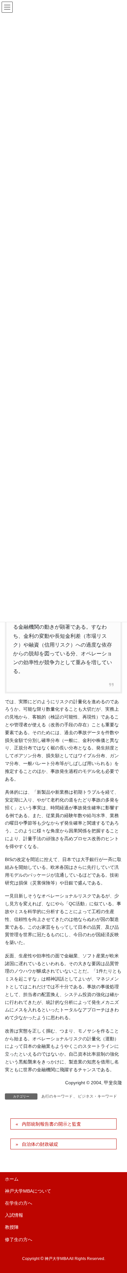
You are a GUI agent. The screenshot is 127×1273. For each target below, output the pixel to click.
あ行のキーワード (57, 1096)
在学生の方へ (18, 1203)
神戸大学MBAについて (28, 1191)
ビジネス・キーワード (97, 1096)
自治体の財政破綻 (40, 1144)
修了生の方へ (18, 1239)
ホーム (12, 1179)
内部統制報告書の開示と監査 (51, 1124)
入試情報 (14, 1215)
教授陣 (12, 1227)
